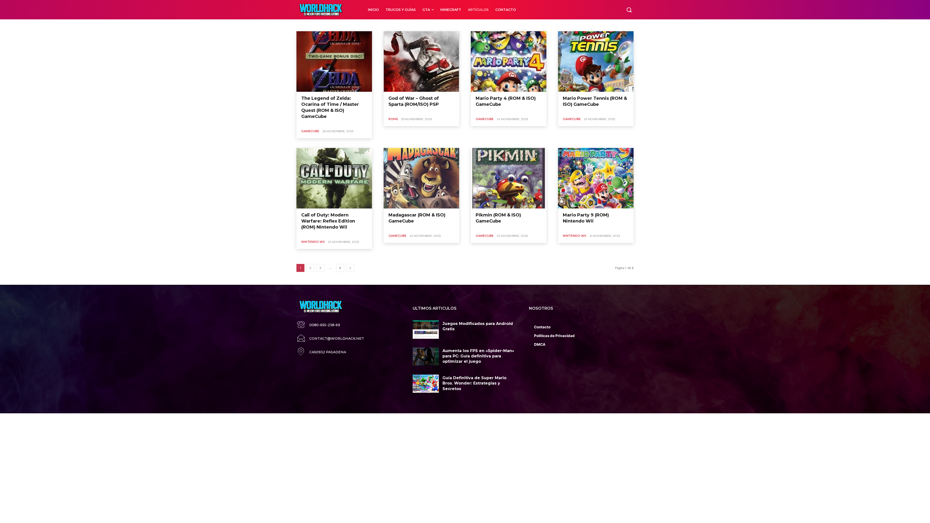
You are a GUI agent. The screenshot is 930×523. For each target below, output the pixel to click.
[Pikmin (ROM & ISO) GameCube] (508, 178)
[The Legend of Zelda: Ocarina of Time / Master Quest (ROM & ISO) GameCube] (334, 61)
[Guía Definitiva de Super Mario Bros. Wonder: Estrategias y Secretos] (426, 384)
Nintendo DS (449, 25)
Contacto (542, 327)
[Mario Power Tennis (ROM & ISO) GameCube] (596, 61)
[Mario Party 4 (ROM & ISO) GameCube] (508, 61)
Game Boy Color (362, 25)
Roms (393, 119)
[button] (629, 9)
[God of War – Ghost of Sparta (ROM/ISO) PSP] (421, 61)
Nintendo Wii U (494, 25)
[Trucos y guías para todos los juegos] (326, 9)
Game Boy (309, 25)
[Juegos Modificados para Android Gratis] (426, 329)
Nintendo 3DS (406, 25)
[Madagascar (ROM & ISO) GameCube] (421, 178)
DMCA (539, 344)
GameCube (385, 25)
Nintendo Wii (471, 25)
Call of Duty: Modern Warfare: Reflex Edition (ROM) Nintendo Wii (328, 221)
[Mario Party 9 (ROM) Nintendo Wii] (596, 178)
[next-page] (350, 268)
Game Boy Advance (333, 25)
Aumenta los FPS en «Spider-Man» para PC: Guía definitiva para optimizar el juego (478, 356)
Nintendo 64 (428, 25)
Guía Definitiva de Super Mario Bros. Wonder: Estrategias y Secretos (474, 383)
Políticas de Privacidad (554, 335)
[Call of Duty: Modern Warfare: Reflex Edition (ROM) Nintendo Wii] (334, 178)
